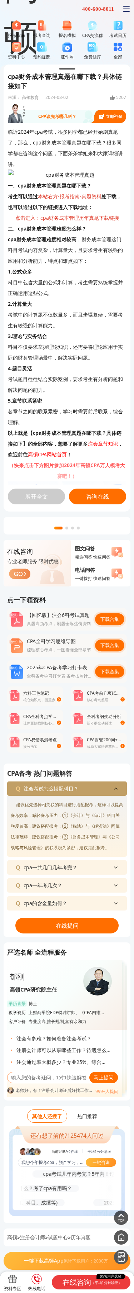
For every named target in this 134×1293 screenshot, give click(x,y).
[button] (58, 528)
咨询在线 (97, 496)
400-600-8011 (98, 9)
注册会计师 (32, 1237)
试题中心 (58, 1237)
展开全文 (36, 496)
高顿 (12, 1237)
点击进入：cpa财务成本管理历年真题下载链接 (67, 217)
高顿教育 (30, 97)
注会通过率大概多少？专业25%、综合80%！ (58, 1063)
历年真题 (81, 1237)
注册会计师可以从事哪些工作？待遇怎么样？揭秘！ (61, 1051)
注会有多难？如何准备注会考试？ (53, 1038)
